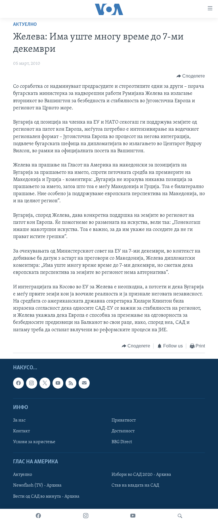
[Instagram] (86, 516)
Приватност (124, 420)
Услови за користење (34, 442)
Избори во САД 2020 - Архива (141, 475)
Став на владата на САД (135, 486)
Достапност (123, 431)
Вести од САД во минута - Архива (46, 496)
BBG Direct (122, 442)
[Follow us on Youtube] (58, 383)
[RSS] (71, 383)
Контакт (21, 431)
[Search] (179, 516)
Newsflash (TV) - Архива (37, 486)
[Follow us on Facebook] (18, 383)
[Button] (191, 76)
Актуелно (25, 24)
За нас (19, 420)
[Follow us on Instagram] (31, 383)
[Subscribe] (84, 383)
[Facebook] (38, 516)
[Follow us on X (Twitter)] (44, 383)
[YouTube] (133, 516)
